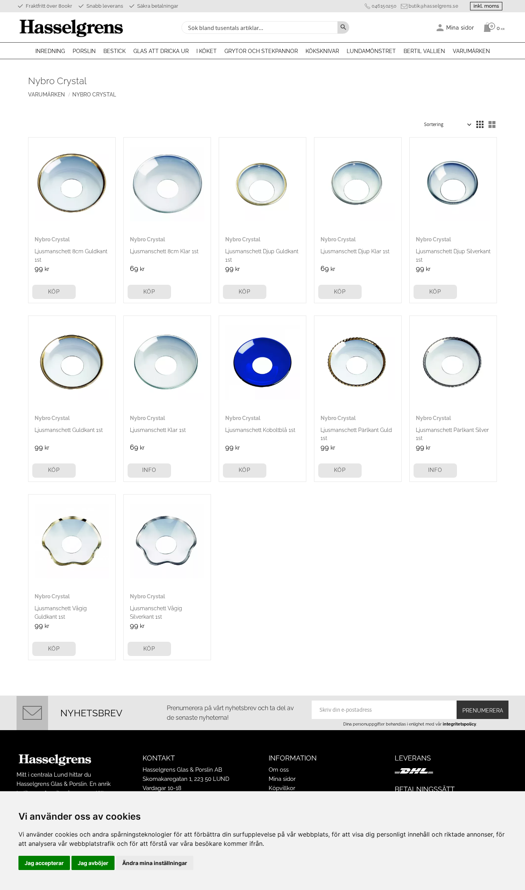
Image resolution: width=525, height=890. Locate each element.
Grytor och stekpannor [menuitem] (261, 51)
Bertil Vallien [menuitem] (424, 51)
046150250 (384, 6)
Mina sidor (282, 778)
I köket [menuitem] (206, 51)
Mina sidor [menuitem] (460, 27)
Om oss (279, 769)
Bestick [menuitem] (114, 51)
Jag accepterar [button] (44, 863)
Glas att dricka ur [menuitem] (161, 51)
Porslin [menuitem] (84, 51)
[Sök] (343, 27)
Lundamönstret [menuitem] (371, 51)
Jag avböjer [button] (93, 863)
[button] (480, 125)
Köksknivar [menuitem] (322, 51)
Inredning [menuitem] (50, 51)
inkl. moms (486, 6)
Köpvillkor (282, 788)
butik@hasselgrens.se (433, 6)
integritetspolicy (459, 724)
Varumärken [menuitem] (471, 51)
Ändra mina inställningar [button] (154, 863)
